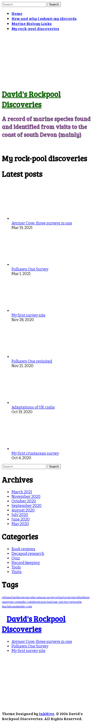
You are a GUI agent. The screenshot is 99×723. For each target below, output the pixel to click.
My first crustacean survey (35, 453)
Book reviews (23, 549)
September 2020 (27, 505)
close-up (57, 602)
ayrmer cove (12, 602)
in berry (66, 602)
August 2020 (23, 510)
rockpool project (63, 597)
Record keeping (26, 562)
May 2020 (20, 524)
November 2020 (26, 496)
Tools (16, 567)
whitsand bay (9, 597)
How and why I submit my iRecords (44, 18)
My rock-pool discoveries (35, 28)
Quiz (16, 558)
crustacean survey (44, 597)
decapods (13, 606)
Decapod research (28, 553)
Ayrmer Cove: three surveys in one (42, 223)
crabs (31, 597)
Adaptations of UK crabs (33, 407)
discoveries (22, 597)
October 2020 (24, 501)
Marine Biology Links (32, 23)
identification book (42, 602)
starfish (76, 597)
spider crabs (25, 606)
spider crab (25, 602)
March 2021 (22, 492)
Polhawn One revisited (32, 361)
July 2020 (20, 514)
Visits (17, 572)
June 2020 (21, 519)
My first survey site (28, 315)
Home (17, 13)
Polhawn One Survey (30, 269)
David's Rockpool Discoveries (31, 99)
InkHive (46, 713)
